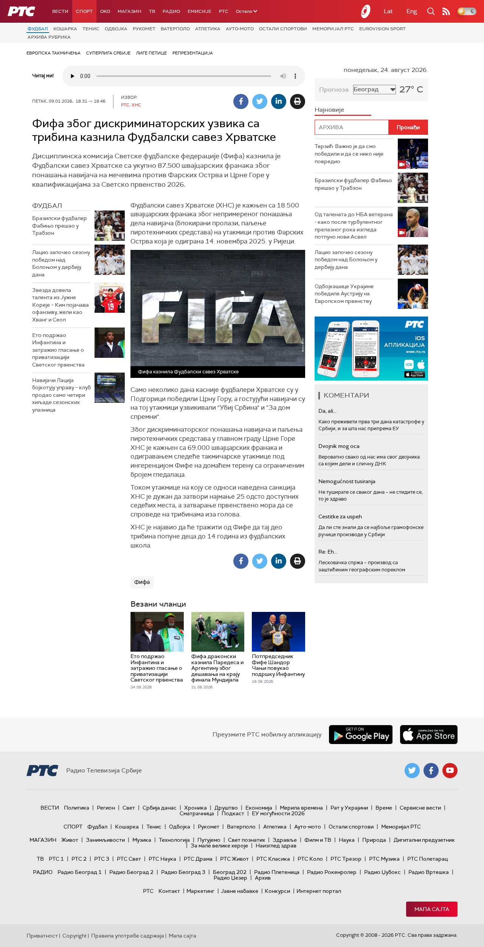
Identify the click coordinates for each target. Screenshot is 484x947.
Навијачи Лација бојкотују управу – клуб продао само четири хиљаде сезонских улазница (61, 395)
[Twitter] (259, 101)
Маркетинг (200, 891)
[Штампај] (297, 101)
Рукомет (144, 29)
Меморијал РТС (333, 29)
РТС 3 (101, 858)
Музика (141, 839)
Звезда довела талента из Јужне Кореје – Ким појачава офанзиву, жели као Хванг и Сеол (60, 305)
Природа (374, 839)
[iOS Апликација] (371, 349)
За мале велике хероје (219, 845)
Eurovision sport (382, 29)
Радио (171, 11)
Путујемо (208, 839)
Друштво (226, 807)
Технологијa (174, 839)
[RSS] (446, 11)
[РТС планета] (366, 11)
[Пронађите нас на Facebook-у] (431, 770)
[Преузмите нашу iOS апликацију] (429, 734)
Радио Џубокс (382, 872)
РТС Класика (273, 858)
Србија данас (160, 807)
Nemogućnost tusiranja (346, 481)
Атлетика (207, 29)
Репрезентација (192, 53)
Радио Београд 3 (183, 872)
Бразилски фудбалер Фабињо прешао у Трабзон (59, 225)
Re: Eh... (327, 551)
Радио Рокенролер (332, 872)
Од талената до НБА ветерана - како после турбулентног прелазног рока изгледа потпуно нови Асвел (354, 225)
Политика (76, 807)
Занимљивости (105, 839)
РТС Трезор (345, 858)
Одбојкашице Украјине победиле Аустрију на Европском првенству (344, 293)
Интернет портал (318, 891)
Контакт (169, 891)
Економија (258, 807)
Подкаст (233, 813)
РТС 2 (79, 858)
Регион (106, 807)
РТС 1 (56, 858)
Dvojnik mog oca (339, 446)
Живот (69, 839)
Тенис (90, 29)
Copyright (74, 935)
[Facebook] (240, 101)
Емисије (199, 11)
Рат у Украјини (349, 807)
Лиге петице (151, 53)
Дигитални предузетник (424, 839)
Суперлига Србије (108, 53)
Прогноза (334, 90)
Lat (388, 11)
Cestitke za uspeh (340, 516)
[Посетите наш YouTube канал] (450, 770)
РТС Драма (198, 858)
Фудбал (38, 29)
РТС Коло (310, 858)
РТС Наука (162, 858)
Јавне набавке (239, 891)
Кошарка (65, 29)
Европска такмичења (53, 53)
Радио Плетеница (276, 872)
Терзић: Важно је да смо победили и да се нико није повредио (349, 153)
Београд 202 (230, 872)
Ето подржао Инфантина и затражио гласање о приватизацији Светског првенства (58, 350)
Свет (129, 807)
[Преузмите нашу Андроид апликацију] (360, 734)
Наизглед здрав (276, 845)
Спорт (84, 11)
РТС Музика (384, 858)
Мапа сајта (431, 909)
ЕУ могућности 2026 (278, 813)
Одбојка (116, 29)
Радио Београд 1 (79, 872)
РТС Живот (234, 858)
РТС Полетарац (427, 858)
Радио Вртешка (428, 872)
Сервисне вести (420, 807)
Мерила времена (301, 807)
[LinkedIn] (278, 101)
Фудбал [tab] (47, 205)
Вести (60, 11)
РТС (223, 11)
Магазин (129, 11)
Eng (411, 11)
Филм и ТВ (317, 839)
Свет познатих (246, 839)
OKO (105, 11)
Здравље (285, 839)
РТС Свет (129, 858)
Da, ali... (327, 410)
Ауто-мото (240, 29)
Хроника (195, 807)
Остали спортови (283, 29)
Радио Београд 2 (131, 872)
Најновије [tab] (329, 110)
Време (383, 807)
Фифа (142, 582)
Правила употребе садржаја (127, 935)
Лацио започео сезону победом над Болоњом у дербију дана (61, 263)
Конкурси (277, 891)
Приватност (42, 935)
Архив (263, 877)
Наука (347, 839)
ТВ (152, 11)
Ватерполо (175, 29)
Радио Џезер (230, 877)
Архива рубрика (49, 37)
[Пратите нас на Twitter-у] (412, 770)
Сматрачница (197, 813)
